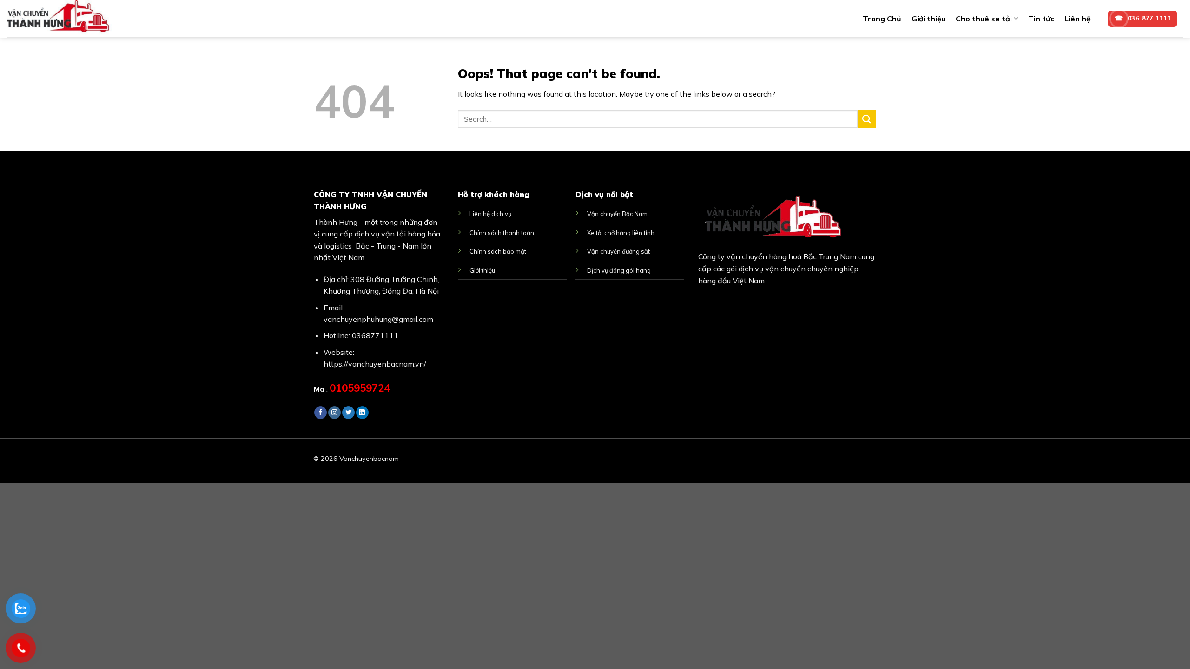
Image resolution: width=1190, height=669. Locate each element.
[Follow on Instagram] (334, 412)
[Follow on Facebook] (320, 412)
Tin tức (1041, 18)
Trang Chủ (882, 18)
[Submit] (867, 119)
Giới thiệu (928, 18)
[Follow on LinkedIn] (362, 412)
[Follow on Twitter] (348, 412)
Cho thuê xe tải (984, 18)
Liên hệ (1077, 18)
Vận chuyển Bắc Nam (617, 213)
